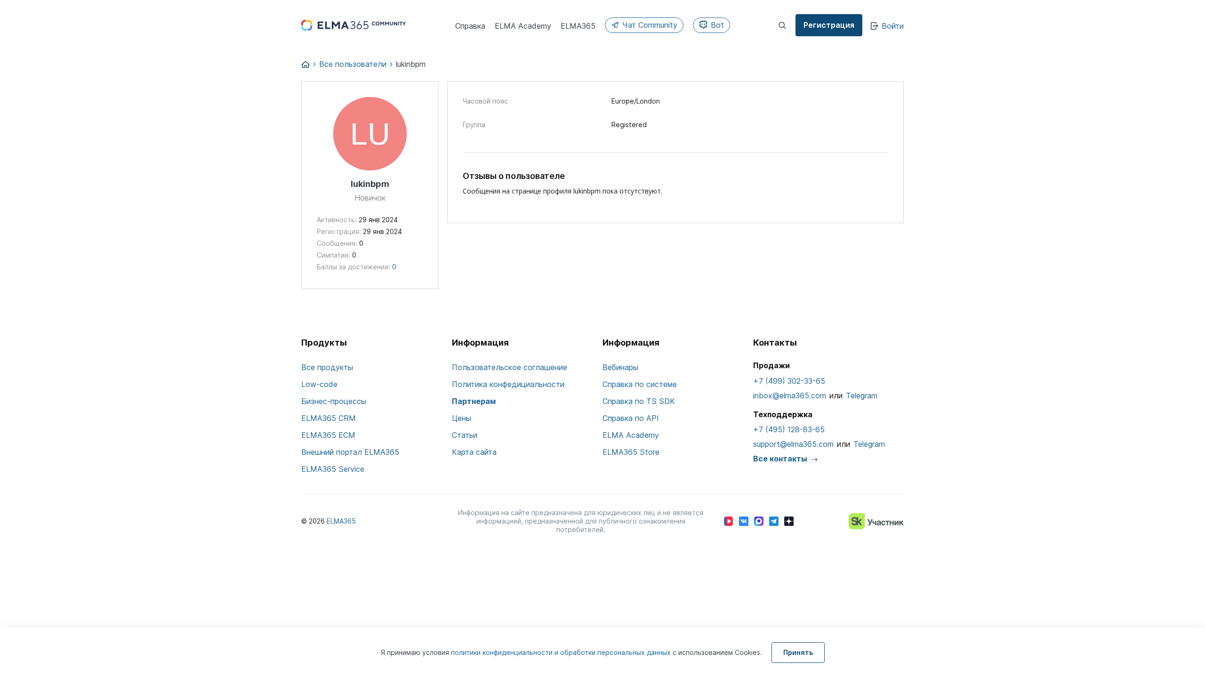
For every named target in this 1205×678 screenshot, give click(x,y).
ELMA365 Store (630, 452)
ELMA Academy (630, 435)
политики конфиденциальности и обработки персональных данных (562, 652)
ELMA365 (341, 521)
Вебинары (620, 367)
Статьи (464, 435)
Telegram (861, 395)
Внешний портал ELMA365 (350, 452)
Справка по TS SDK (638, 401)
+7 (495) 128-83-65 (789, 429)
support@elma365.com (793, 444)
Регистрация (828, 25)
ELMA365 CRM (328, 418)
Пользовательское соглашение (509, 367)
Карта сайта (474, 452)
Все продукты (327, 367)
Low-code (319, 384)
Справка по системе (639, 384)
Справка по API (630, 418)
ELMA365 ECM (328, 435)
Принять (798, 652)
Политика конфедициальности (508, 384)
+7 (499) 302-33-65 (789, 381)
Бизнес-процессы (333, 401)
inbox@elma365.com (789, 395)
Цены (461, 418)
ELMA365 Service (332, 469)
